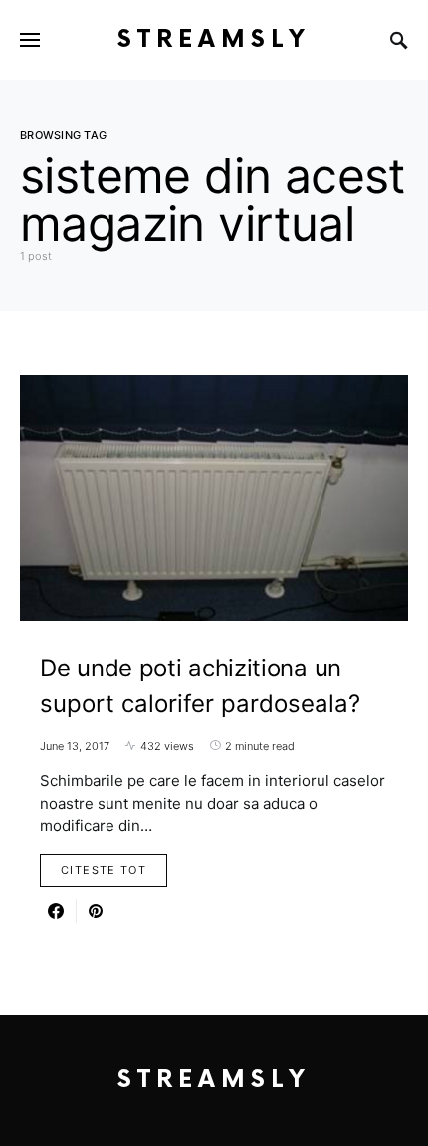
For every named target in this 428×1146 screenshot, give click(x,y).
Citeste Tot (103, 870)
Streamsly (214, 39)
